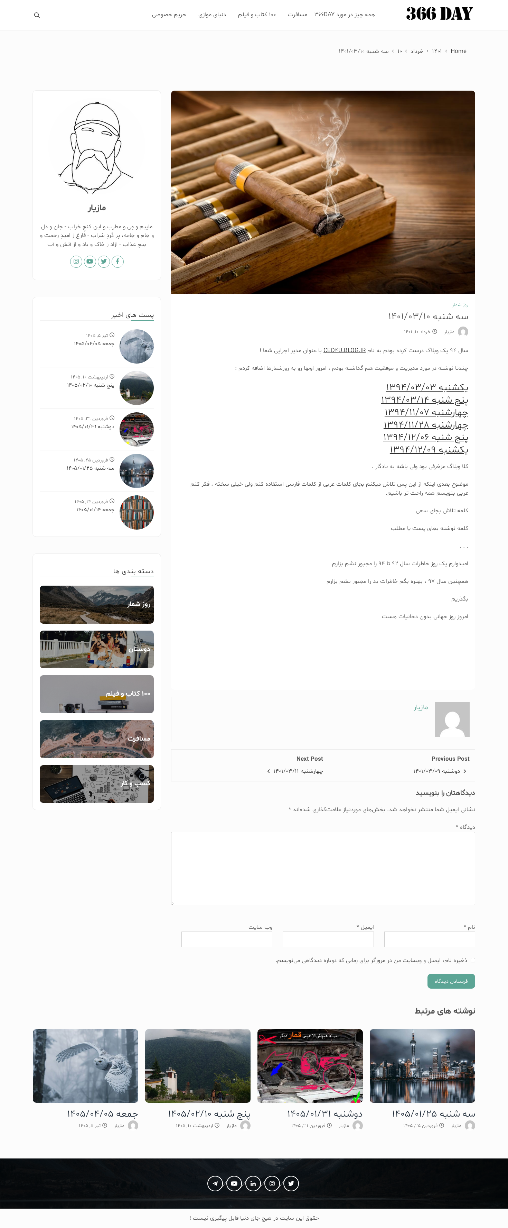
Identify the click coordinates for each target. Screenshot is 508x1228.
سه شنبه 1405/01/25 (90, 468)
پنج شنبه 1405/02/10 (90, 385)
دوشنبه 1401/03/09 (436, 771)
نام (469, 927)
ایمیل (365, 927)
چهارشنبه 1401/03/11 (298, 771)
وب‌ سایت (260, 927)
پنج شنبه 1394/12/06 (425, 437)
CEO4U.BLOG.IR (344, 351)
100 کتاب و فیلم (257, 15)
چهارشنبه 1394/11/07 (426, 412)
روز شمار (460, 305)
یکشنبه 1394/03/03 (427, 387)
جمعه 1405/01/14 (95, 510)
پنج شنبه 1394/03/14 (424, 400)
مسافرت (297, 15)
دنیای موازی (212, 15)
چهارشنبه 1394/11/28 (426, 425)
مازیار (449, 332)
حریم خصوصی (169, 15)
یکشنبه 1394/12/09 (429, 450)
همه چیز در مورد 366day (344, 15)
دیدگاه (465, 827)
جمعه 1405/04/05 (94, 344)
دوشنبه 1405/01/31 (92, 427)
